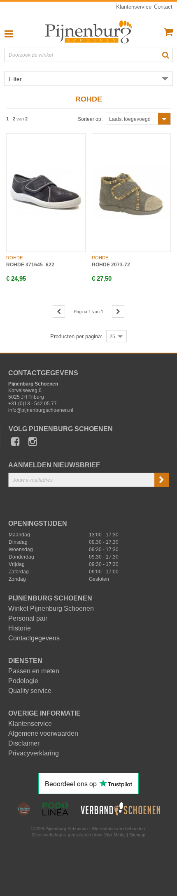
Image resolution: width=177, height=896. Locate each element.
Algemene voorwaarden (43, 734)
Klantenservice (133, 7)
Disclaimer (24, 743)
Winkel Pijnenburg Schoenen (51, 609)
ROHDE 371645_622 (30, 265)
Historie (19, 628)
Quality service (29, 691)
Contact (163, 7)
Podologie (23, 681)
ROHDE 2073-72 (111, 265)
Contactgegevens (34, 638)
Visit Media (115, 834)
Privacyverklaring (33, 753)
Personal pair (27, 618)
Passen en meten (33, 671)
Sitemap (137, 834)
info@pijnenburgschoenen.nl (40, 410)
